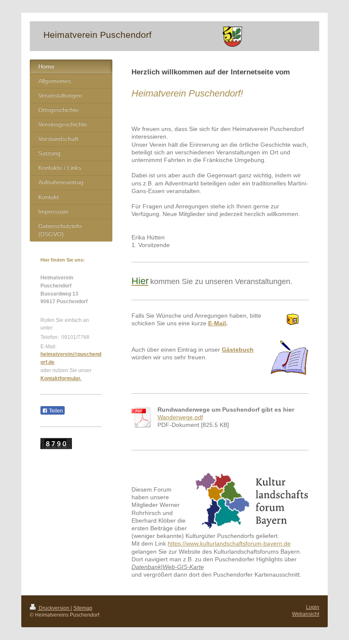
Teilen (55, 411)
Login (312, 607)
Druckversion (54, 608)
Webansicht (305, 614)
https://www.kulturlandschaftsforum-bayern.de (229, 543)
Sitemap (82, 608)
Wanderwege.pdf (180, 417)
